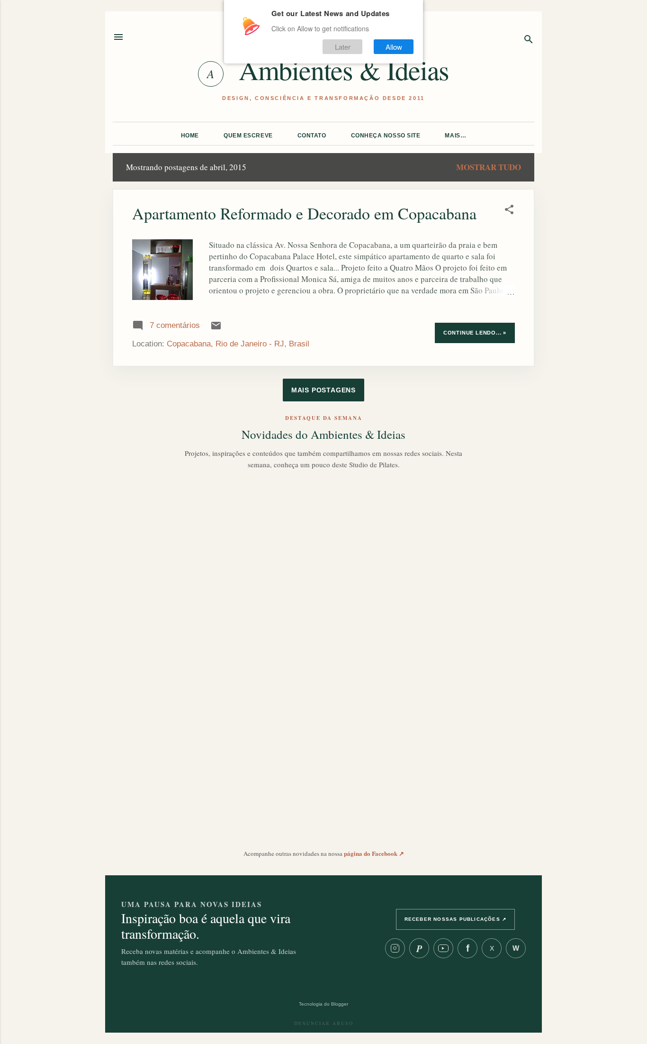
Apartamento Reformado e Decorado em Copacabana (304, 213)
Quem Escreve (248, 135)
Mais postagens (323, 390)
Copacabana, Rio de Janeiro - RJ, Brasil (238, 343)
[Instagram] (395, 948)
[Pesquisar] (528, 40)
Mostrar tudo (488, 167)
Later (342, 47)
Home (190, 135)
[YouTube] (443, 948)
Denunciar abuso (323, 1023)
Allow (394, 47)
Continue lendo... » (474, 333)
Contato (311, 135)
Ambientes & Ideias (344, 70)
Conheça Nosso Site (386, 135)
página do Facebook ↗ (374, 853)
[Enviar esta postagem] (216, 328)
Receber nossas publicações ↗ (455, 919)
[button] (509, 211)
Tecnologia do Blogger (323, 1004)
